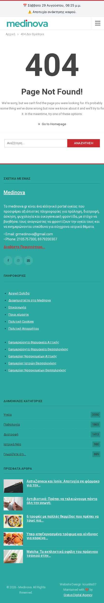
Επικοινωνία (17, 307)
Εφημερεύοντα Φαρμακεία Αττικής (33, 342)
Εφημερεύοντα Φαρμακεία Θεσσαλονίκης (38, 349)
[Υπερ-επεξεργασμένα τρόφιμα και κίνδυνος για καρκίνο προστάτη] (13, 539)
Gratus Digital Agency (78, 595)
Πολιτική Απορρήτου (23, 328)
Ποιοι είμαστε (18, 314)
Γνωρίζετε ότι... (15, 454)
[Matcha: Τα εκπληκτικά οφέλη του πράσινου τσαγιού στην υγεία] (13, 556)
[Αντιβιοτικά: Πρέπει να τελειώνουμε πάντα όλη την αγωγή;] (13, 503)
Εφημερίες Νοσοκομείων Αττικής (32, 356)
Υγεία (8, 414)
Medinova (14, 192)
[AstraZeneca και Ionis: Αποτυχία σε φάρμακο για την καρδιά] (13, 486)
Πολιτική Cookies (21, 321)
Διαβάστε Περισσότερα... (24, 247)
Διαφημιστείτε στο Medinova (29, 300)
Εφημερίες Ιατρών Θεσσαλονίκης (32, 363)
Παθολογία (12, 424)
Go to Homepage (53, 124)
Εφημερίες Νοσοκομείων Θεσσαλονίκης (37, 370)
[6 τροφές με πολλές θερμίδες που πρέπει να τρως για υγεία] (13, 521)
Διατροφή (11, 434)
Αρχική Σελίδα (19, 293)
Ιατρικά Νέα (12, 444)
